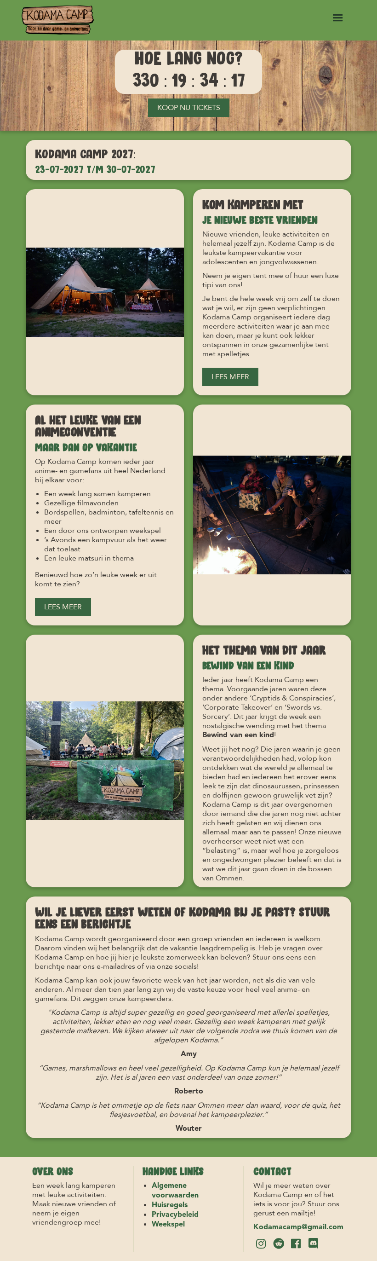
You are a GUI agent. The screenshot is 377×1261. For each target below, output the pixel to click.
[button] (338, 18)
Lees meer (230, 377)
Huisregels (170, 1205)
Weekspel (168, 1224)
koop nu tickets (188, 108)
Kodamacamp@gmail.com (298, 1227)
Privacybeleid (175, 1215)
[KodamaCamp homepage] (57, 20)
